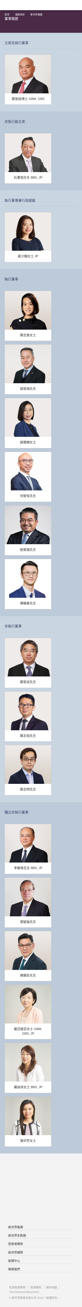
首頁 (7, 14)
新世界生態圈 (17, 1235)
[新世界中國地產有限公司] (41, 1189)
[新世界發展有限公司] (41, 1171)
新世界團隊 (15, 1252)
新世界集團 (37, 14)
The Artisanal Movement (24, 1292)
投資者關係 (15, 1244)
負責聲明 (35, 1287)
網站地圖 (51, 1287)
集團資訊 (20, 14)
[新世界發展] (26, 5)
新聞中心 (14, 1260)
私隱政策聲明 (17, 1287)
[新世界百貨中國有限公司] (41, 1207)
